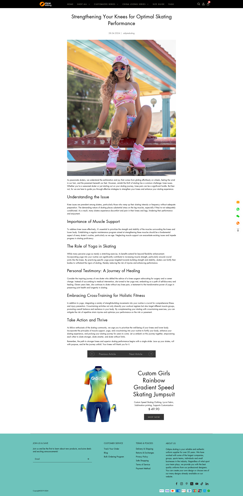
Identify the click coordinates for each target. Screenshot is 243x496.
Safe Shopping (142, 460)
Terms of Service (143, 464)
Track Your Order (111, 448)
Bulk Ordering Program (114, 456)
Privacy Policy (142, 456)
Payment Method (143, 468)
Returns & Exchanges (145, 452)
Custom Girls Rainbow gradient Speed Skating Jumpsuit (154, 384)
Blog (106, 452)
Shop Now (154, 417)
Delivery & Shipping (144, 448)
